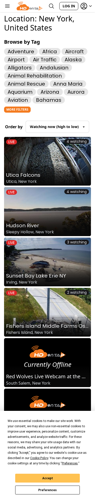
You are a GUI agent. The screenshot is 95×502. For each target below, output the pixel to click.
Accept (47, 478)
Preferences (47, 490)
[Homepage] (29, 6)
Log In (69, 6)
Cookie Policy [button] (39, 458)
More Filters (17, 109)
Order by (14, 127)
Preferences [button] (70, 463)
